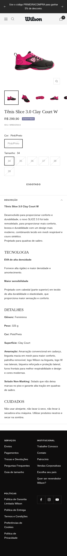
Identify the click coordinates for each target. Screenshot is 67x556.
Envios (8, 446)
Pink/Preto (13, 143)
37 (43, 160)
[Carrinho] (61, 19)
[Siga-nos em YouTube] (57, 500)
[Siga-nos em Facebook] (41, 500)
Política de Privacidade (11, 535)
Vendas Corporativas (49, 465)
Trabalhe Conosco (47, 446)
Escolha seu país (46, 472)
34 (9, 160)
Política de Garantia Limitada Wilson (15, 501)
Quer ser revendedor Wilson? (49, 480)
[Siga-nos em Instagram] (49, 500)
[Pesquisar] (12, 19)
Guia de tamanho (14, 472)
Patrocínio (43, 459)
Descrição (11, 200)
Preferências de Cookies (13, 525)
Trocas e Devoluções (16, 459)
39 (9, 171)
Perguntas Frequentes (17, 465)
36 (32, 160)
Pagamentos (11, 452)
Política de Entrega (15, 510)
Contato (41, 452)
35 (20, 160)
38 (55, 160)
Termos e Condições (16, 516)
